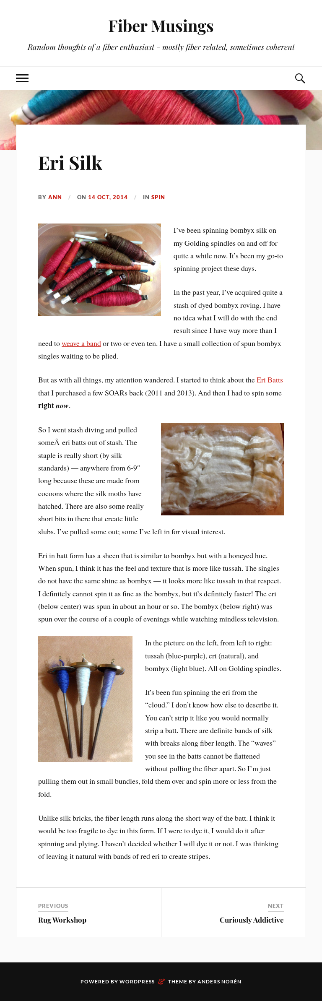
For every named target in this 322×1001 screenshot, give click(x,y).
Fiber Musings (161, 25)
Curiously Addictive (252, 919)
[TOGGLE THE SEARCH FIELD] (299, 78)
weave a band (81, 343)
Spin (158, 197)
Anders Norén (219, 981)
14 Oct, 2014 (108, 197)
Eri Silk (70, 162)
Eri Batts (270, 379)
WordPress (137, 981)
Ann (55, 197)
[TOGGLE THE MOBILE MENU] (22, 78)
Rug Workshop (62, 919)
